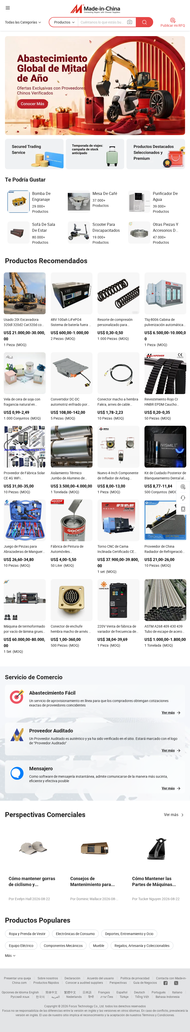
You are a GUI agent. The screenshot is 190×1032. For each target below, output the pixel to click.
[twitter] (176, 983)
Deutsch (139, 992)
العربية (55, 997)
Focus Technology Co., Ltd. (86, 1006)
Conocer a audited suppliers (84, 983)
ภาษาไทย (106, 997)
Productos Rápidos (46, 983)
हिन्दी (91, 997)
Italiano (177, 992)
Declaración (72, 978)
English (34, 992)
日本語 (87, 992)
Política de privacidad (134, 978)
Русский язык (20, 997)
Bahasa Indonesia (168, 997)
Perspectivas (118, 983)
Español (122, 992)
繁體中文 (70, 992)
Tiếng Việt (142, 997)
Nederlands (74, 997)
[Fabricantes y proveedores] (95, 8)
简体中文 (51, 992)
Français (104, 992)
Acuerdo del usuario (100, 978)
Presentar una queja (17, 978)
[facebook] (165, 983)
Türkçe (124, 997)
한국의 (40, 997)
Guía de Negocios (145, 983)
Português (159, 992)
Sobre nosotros (48, 978)
